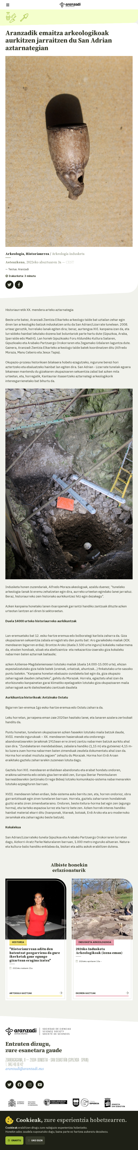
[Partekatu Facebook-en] (19, 285)
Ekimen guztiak (86, 993)
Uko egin (37, 1140)
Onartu (16, 1140)
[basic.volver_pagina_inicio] (70, 4)
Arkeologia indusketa (68, 254)
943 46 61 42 (15, 1064)
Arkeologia (14, 254)
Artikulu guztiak (20, 993)
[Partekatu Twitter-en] (9, 285)
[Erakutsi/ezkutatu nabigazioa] (7, 5)
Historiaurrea (37, 254)
